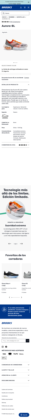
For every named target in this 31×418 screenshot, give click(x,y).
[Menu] (28, 7)
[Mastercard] (9, 354)
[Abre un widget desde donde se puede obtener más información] (24, 415)
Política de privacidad (7, 399)
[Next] (21, 244)
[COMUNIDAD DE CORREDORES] (15, 364)
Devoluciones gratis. (15, 315)
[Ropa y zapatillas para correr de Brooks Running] (7, 7)
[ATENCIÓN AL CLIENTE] (15, 375)
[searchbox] (16, 13)
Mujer (14, 3)
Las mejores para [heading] (5, 107)
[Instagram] (3, 347)
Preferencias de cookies (7, 405)
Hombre (19, 3)
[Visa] (4, 354)
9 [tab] (18, 297)
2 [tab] (12, 297)
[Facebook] (6, 347)
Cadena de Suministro (7, 389)
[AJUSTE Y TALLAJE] (15, 370)
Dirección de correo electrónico (9, 337)
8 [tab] (17, 297)
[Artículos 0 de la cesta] (25, 7)
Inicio (4, 17)
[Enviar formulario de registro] (27, 340)
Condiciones (5, 396)
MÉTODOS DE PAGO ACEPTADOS (13, 350)
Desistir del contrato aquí (8, 409)
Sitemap (4, 402)
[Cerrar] (28, 2)
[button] (15, 45)
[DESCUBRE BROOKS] (15, 380)
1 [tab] (11, 297)
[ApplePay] (4, 357)
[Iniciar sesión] (21, 7)
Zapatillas (21, 17)
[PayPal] (15, 354)
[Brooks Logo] (15, 323)
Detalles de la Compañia (8, 392)
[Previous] (9, 244)
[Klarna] (21, 354)
